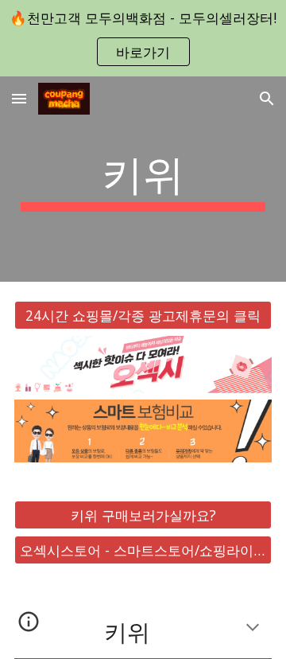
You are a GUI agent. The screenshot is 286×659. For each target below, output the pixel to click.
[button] (19, 98)
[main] (143, 179)
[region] (143, 38)
